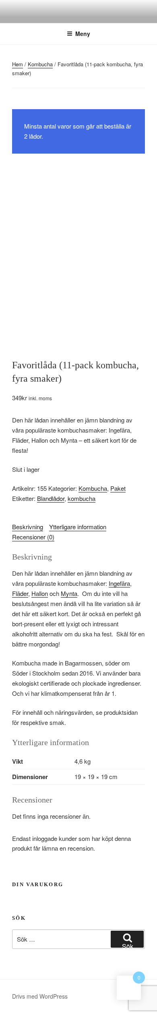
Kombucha (40, 64)
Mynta (69, 593)
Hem (17, 64)
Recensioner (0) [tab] (33, 536)
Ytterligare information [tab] (77, 526)
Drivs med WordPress (40, 996)
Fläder (20, 593)
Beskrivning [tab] (27, 526)
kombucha (81, 498)
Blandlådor (50, 498)
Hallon (39, 593)
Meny (82, 34)
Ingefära (119, 583)
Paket (118, 488)
